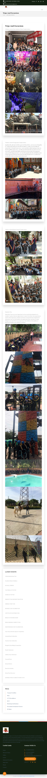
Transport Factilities (11, 692)
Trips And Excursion (14, 26)
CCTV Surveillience (11, 698)
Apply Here (5, 762)
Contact (5, 767)
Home (4, 15)
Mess (8, 695)
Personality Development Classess (15, 706)
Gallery (4, 755)
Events (4, 757)
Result (4, 764)
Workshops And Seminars (13, 703)
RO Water (9, 709)
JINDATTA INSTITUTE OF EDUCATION (26, 776)
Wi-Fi (8, 701)
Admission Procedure (7, 760)
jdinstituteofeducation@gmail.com (11, 4)
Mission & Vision (6, 752)
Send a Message (30, 758)
